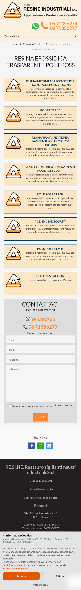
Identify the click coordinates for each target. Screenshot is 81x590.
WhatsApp (42, 319)
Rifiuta (60, 576)
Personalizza (40, 584)
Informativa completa (62, 405)
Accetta (21, 576)
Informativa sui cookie (40, 489)
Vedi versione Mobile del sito (40, 497)
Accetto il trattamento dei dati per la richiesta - (42, 405)
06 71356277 (63, 28)
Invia (40, 417)
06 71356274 (63, 23)
